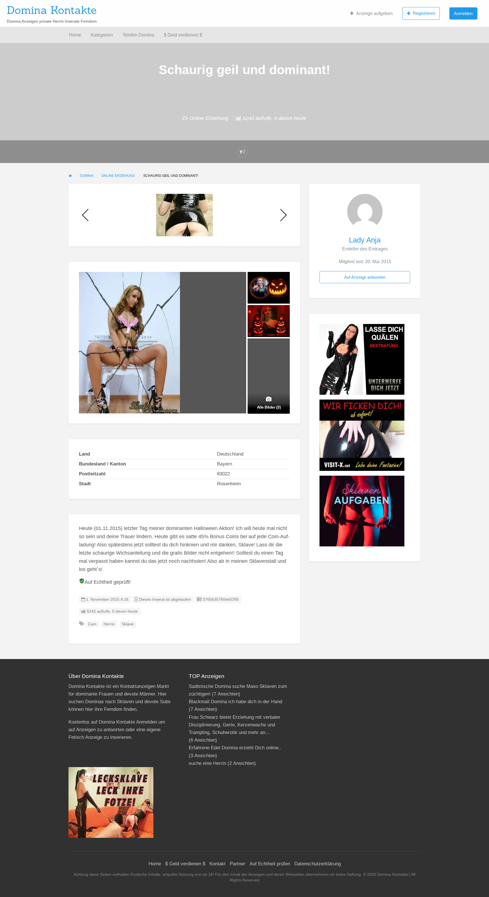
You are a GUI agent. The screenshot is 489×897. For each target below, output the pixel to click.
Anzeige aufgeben (374, 13)
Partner (237, 863)
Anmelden (463, 13)
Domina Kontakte (51, 10)
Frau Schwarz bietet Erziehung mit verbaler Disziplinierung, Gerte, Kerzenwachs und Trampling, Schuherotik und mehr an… (234, 724)
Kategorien (102, 35)
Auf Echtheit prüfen (270, 863)
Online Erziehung (208, 118)
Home (75, 35)
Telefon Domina (138, 35)
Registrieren (424, 13)
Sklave (128, 624)
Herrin (109, 624)
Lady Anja (365, 240)
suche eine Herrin (207, 763)
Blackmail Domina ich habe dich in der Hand (235, 701)
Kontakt (217, 863)
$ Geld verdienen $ (183, 35)
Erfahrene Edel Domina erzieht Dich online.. (235, 747)
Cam (92, 624)
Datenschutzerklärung (317, 863)
